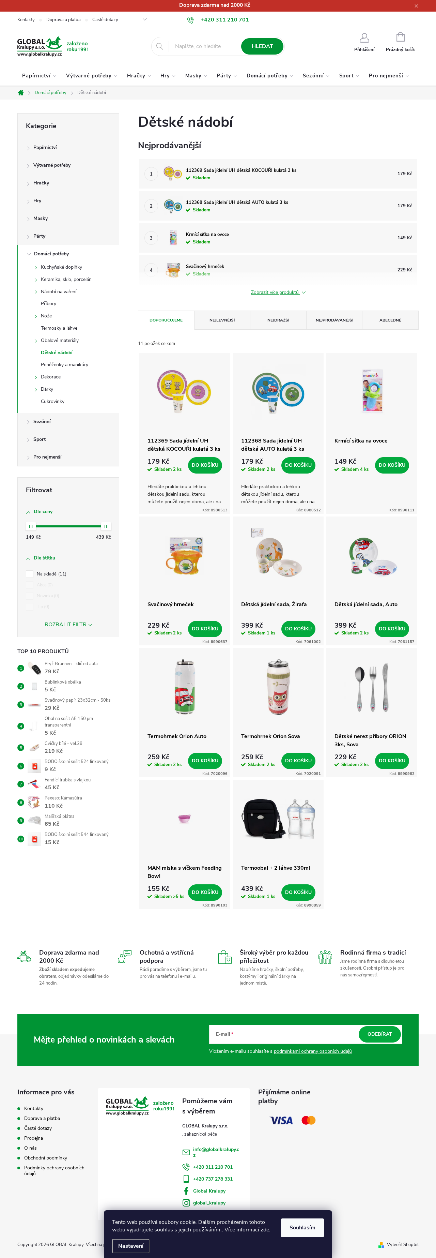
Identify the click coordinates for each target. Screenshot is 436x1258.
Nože (46, 316)
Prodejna (33, 1138)
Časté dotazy (105, 20)
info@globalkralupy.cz (216, 1152)
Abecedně (390, 320)
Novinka (47, 596)
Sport (39, 439)
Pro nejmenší (47, 457)
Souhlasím (302, 1227)
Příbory (48, 303)
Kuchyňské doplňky (61, 267)
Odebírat (380, 1034)
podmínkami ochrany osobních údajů (313, 1051)
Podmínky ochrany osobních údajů (54, 1171)
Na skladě (51, 574)
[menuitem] (39, 75)
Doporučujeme (166, 320)
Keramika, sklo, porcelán (66, 279)
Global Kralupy (209, 1191)
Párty (39, 236)
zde (265, 1229)
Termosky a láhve (59, 328)
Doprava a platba (63, 20)
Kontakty (26, 20)
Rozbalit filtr (66, 624)
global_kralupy (209, 1203)
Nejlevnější (222, 320)
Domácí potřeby (51, 254)
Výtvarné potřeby (52, 165)
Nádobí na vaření (58, 291)
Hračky (41, 183)
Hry (37, 200)
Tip (42, 607)
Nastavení (130, 1246)
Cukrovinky (52, 401)
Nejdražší (278, 320)
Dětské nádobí (57, 352)
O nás (30, 1148)
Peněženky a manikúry (64, 364)
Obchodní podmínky (45, 1158)
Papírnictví (45, 147)
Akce (44, 585)
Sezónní (42, 421)
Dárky (47, 389)
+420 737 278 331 (213, 1179)
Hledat (262, 46)
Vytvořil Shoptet (403, 1245)
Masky (40, 218)
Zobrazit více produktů (275, 293)
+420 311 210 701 (213, 1167)
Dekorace (51, 377)
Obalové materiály (60, 340)
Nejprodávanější (334, 320)
